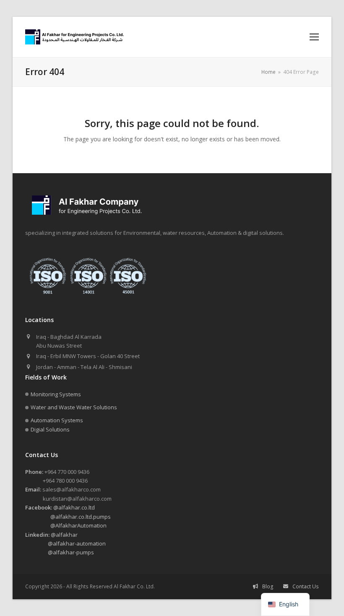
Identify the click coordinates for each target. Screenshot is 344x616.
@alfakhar (51, 534)
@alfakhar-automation (65, 543)
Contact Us (305, 586)
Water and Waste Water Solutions (74, 407)
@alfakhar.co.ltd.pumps (68, 516)
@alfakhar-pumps (59, 552)
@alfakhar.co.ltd (60, 507)
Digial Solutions (50, 429)
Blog (268, 586)
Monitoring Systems (56, 394)
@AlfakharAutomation (66, 525)
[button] (314, 37)
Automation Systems (57, 420)
